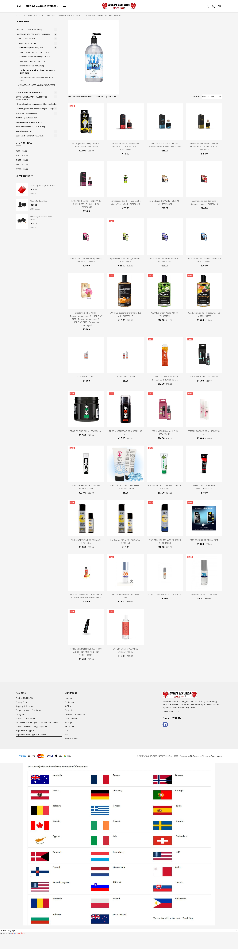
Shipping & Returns (24, 706)
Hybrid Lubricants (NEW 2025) (32, 66)
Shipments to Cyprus (25, 730)
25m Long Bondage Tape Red (42, 185)
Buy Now (86, 134)
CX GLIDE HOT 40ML (125, 376)
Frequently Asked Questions (28, 710)
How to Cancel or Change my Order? (32, 726)
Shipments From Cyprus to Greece (31, 734)
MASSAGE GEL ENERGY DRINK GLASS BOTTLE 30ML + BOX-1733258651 (204, 146)
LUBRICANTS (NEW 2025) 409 (30, 47)
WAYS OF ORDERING (25, 718)
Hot (66, 730)
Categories (20, 714)
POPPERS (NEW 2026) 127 (26, 118)
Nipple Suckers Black (39, 201)
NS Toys (68, 722)
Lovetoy (68, 698)
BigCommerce (196, 756)
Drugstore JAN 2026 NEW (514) (28, 92)
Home (18, 6)
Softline (68, 706)
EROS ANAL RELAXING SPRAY (204, 376)
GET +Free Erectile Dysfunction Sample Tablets (37, 722)
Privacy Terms (22, 702)
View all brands (71, 738)
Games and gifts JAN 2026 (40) (28, 122)
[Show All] (64, 6)
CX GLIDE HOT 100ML (86, 376)
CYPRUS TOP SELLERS (75, 714)
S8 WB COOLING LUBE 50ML (204, 594)
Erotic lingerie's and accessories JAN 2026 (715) (36, 108)
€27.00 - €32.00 (22, 169)
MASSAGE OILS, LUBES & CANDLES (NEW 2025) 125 (36, 86)
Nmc (67, 734)
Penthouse (69, 726)
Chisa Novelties (71, 718)
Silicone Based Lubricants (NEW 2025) (35, 56)
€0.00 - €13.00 (21, 151)
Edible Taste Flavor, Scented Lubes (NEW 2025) (36, 79)
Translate (20, 933)
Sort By (196, 96)
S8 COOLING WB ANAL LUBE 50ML (164, 594)
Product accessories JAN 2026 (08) (30, 126)
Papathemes (216, 756)
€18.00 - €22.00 (22, 160)
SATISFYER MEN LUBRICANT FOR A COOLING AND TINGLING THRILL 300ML (86, 651)
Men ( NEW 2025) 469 (26, 38)
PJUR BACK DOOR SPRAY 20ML (204, 540)
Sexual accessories (24, 131)
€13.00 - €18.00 (22, 155)
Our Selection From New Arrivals (30, 136)
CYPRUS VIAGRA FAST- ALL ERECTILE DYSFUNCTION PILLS (31, 98)
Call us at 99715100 (171, 711)
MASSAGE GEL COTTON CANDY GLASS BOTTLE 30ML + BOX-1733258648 (86, 204)
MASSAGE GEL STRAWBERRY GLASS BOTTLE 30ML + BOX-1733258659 (125, 146)
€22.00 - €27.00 (22, 164)
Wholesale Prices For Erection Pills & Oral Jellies (36, 104)
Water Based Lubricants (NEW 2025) (34, 52)
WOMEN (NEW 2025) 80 (27, 43)
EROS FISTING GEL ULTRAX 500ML (86, 431)
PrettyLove (69, 702)
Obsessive (69, 710)
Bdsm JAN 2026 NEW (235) (26, 113)
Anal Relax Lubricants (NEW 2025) (33, 61)
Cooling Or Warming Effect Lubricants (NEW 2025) (37, 71)
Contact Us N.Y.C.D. (24, 698)
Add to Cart (86, 128)
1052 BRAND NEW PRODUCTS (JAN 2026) (33, 34)
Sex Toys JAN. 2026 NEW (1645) (41, 6)
